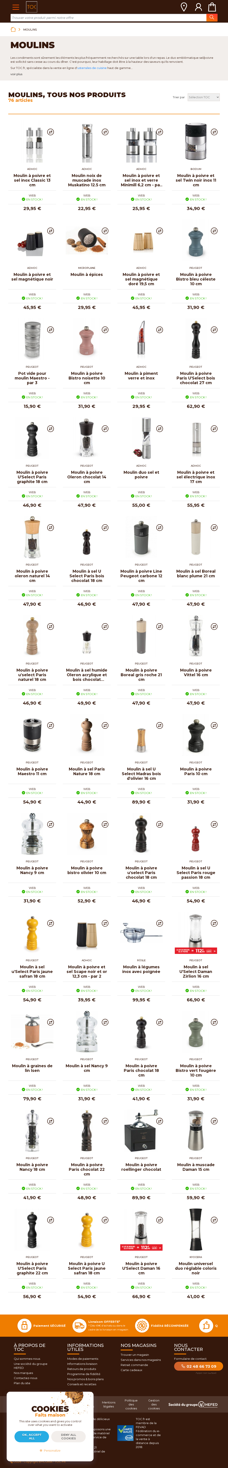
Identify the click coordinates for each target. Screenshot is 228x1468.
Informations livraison (82, 1364)
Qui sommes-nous (27, 1358)
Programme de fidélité (83, 1374)
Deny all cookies (68, 1436)
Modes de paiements (82, 1358)
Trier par (179, 97)
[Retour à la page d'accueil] (13, 29)
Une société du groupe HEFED (30, 1366)
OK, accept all (32, 1436)
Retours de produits (81, 1369)
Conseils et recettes (81, 1384)
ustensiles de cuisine (92, 68)
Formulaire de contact (190, 1358)
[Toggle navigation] (15, 7)
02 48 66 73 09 (200, 1366)
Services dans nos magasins (141, 1360)
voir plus (16, 74)
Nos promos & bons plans (85, 1379)
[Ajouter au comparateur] (50, 132)
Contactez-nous (25, 1378)
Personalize (52, 1450)
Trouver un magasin (135, 1354)
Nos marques (23, 1373)
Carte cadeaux (131, 1370)
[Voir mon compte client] (198, 6)
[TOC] (31, 6)
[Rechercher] (212, 18)
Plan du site (22, 1383)
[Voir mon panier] (212, 6)
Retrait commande (134, 1365)
